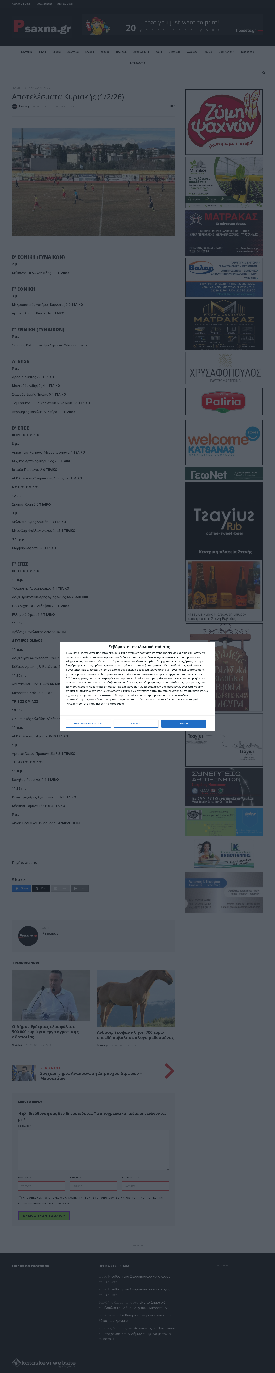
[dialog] (137, 686)
